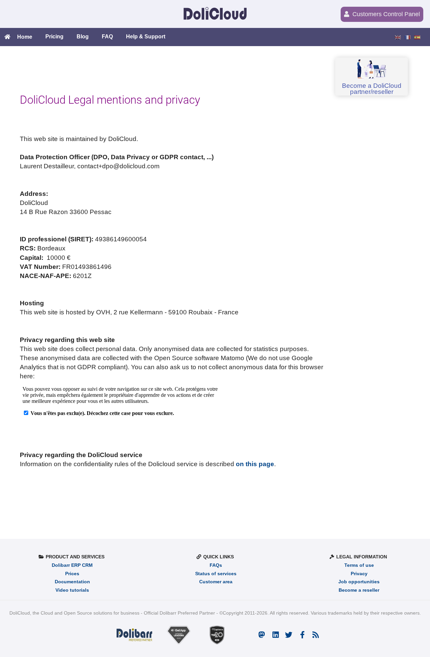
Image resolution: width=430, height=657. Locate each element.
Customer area (215, 581)
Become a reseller (359, 590)
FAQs (216, 565)
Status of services (215, 573)
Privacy (359, 573)
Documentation (72, 581)
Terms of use (359, 565)
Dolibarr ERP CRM (72, 565)
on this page (255, 464)
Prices (72, 573)
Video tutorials (72, 590)
